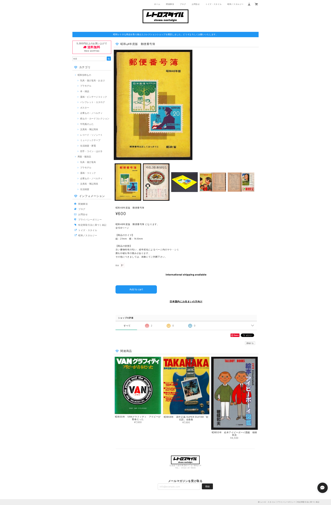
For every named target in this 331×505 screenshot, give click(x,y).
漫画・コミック (88, 172)
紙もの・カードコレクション (94, 118)
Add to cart (136, 289)
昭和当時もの (84, 75)
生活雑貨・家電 (88, 145)
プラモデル (85, 85)
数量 (117, 265)
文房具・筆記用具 (89, 129)
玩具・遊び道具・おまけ (92, 80)
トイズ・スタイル (213, 4)
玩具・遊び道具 (88, 162)
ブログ (183, 4)
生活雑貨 (84, 189)
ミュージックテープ (90, 140)
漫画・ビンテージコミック (93, 96)
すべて (127, 326)
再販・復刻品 (84, 156)
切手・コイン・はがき (91, 151)
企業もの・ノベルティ (91, 113)
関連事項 (170, 4)
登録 (207, 486)
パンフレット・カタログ (92, 102)
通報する (250, 343)
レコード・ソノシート (91, 134)
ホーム (157, 4)
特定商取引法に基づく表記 (92, 224)
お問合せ (196, 4)
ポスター (84, 107)
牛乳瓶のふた (87, 124)
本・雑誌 (84, 91)
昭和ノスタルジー (235, 4)
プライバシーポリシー (90, 219)
